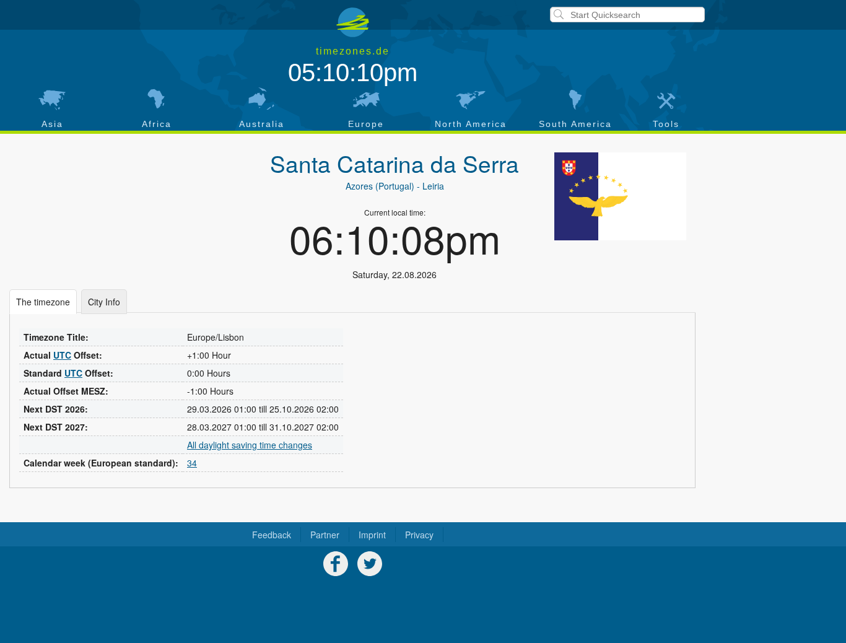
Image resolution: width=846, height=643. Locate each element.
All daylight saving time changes (249, 445)
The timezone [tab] (43, 301)
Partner (324, 534)
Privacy (419, 534)
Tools (666, 124)
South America (575, 124)
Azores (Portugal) (380, 186)
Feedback (271, 534)
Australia (261, 124)
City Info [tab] (104, 301)
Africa (157, 124)
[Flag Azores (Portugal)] (620, 196)
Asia (52, 124)
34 (192, 463)
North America (471, 124)
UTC (62, 355)
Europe (366, 124)
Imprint (372, 534)
